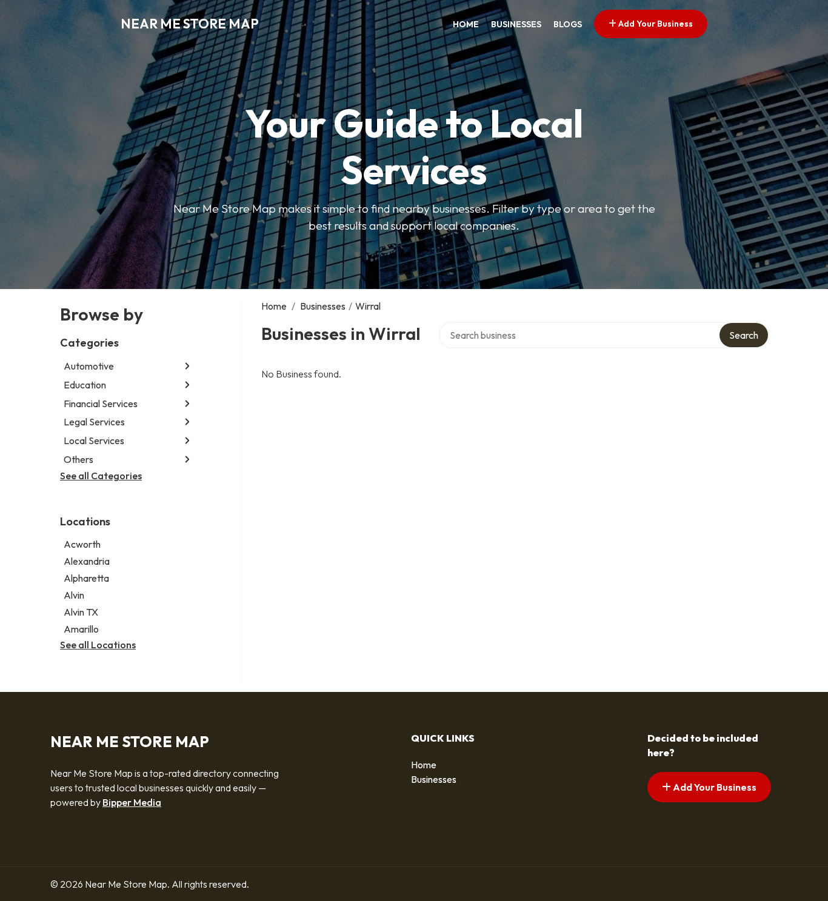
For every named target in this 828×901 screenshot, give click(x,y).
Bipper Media (131, 802)
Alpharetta (86, 578)
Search (743, 335)
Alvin (74, 595)
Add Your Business (654, 23)
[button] (187, 366)
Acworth (82, 544)
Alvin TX (81, 612)
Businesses (516, 24)
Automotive (89, 366)
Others (78, 459)
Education (85, 385)
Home (466, 24)
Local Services (94, 440)
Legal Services (94, 422)
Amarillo (81, 629)
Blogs (567, 24)
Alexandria (87, 561)
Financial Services (101, 403)
